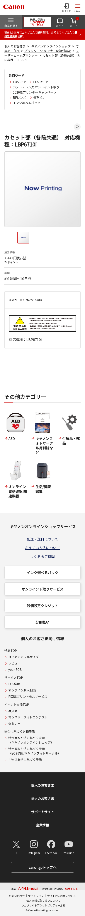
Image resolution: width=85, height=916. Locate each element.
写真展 (12, 711)
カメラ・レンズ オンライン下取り (36, 87)
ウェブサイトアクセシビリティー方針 (43, 905)
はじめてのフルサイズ (23, 657)
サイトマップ (36, 896)
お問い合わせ (17, 896)
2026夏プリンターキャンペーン (34, 92)
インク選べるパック (26, 103)
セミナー (14, 723)
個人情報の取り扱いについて (43, 900)
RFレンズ (19, 97)
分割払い (39, 97)
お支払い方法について (42, 547)
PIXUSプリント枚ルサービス (27, 696)
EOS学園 (14, 684)
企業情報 (42, 825)
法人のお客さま (42, 798)
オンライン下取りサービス (42, 589)
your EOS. (15, 669)
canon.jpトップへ (42, 867)
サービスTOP (13, 677)
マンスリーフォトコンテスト (28, 717)
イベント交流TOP (16, 704)
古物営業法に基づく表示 (25, 759)
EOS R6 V (19, 82)
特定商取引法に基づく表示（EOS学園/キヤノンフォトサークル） (34, 751)
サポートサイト (42, 811)
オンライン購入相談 (22, 690)
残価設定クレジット (42, 605)
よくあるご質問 (42, 556)
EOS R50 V (40, 82)
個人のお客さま (15, 46)
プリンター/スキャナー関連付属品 (47, 51)
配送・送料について (42, 539)
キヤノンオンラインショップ (51, 46)
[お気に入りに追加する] (77, 126)
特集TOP (10, 650)
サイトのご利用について (61, 896)
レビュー (14, 663)
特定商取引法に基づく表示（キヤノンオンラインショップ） (31, 740)
